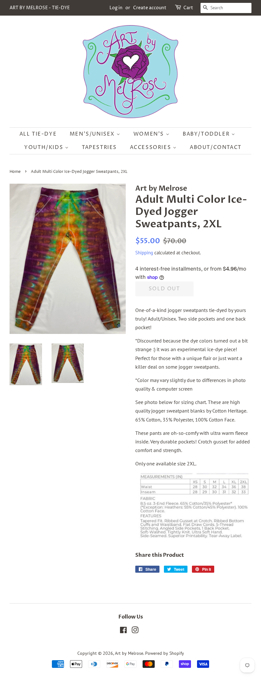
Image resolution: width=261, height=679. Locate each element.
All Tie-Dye (38, 134)
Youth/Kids (44, 147)
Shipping (144, 253)
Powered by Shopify (164, 653)
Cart (188, 8)
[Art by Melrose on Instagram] (134, 631)
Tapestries (99, 147)
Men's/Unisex (93, 134)
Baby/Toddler (207, 134)
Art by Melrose (129, 653)
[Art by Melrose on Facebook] (123, 631)
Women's (149, 134)
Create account (149, 8)
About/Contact (216, 147)
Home (15, 171)
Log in (116, 8)
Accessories (151, 147)
